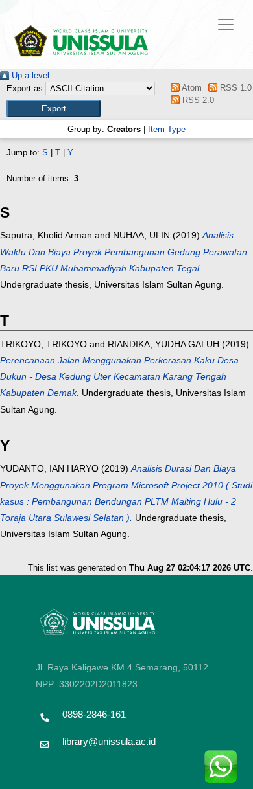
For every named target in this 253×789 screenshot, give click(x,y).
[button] (53, 108)
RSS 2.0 (196, 100)
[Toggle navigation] (225, 24)
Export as (24, 88)
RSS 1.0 (234, 88)
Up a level (29, 75)
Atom (190, 88)
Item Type (167, 129)
